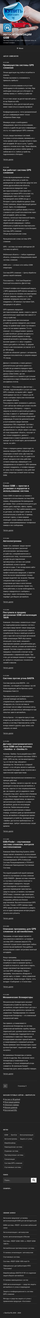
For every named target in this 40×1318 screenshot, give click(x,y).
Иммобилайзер (9, 1143)
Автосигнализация (26, 1135)
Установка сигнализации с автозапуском (18, 1252)
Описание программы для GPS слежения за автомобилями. (19, 930)
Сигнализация (9, 1159)
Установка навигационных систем (15, 1280)
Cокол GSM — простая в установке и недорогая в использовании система (16, 488)
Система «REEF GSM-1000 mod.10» (16, 1261)
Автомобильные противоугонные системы (18, 1248)
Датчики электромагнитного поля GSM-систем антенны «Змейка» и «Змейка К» (18, 746)
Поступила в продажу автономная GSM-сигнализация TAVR (20, 615)
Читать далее (8, 159)
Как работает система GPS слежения (17, 171)
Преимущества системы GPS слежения (18, 66)
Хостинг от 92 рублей (12, 1099)
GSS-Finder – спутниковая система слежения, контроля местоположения (18, 844)
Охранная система (11, 1151)
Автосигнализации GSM (17, 35)
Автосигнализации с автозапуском (16, 1232)
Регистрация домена (12, 1102)
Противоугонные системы (13, 1155)
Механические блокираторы (18, 997)
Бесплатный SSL (10, 1110)
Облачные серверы (11, 1105)
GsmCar (14, 1135)
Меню (21, 48)
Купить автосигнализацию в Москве (16, 1236)
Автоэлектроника (12, 540)
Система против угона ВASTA (18, 678)
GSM (6, 1135)
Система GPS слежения (13, 1163)
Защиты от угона (26, 1139)
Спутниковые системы (12, 1167)
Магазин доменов (10, 1107)
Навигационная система (13, 1147)
